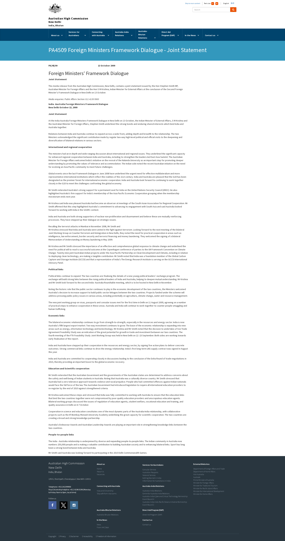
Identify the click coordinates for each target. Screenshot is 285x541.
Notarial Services (149, 475)
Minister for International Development (208, 491)
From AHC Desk (103, 527)
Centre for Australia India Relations (156, 493)
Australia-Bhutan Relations (107, 514)
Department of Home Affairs (204, 471)
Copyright (52, 536)
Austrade (196, 477)
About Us (100, 471)
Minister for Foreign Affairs (203, 483)
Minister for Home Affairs (203, 494)
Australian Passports (150, 472)
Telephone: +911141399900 (59, 486)
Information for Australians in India (156, 481)
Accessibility (88, 536)
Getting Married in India (151, 478)
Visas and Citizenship (105, 490)
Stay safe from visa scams (106, 493)
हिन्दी (232, 3)
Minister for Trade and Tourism (205, 485)
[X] (63, 505)
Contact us (146, 524)
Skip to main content (192, 3)
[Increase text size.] (216, 3)
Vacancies (101, 474)
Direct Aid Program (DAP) (152, 514)
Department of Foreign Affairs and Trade (209, 468)
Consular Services (149, 469)
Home (99, 468)
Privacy (63, 536)
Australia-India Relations (152, 490)
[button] (100, 464)
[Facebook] (52, 505)
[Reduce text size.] (212, 3)
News (99, 524)
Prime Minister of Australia (203, 480)
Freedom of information (106, 536)
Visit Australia (198, 474)
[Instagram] (74, 505)
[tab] (119, 464)
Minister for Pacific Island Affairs (205, 488)
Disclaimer (74, 536)
